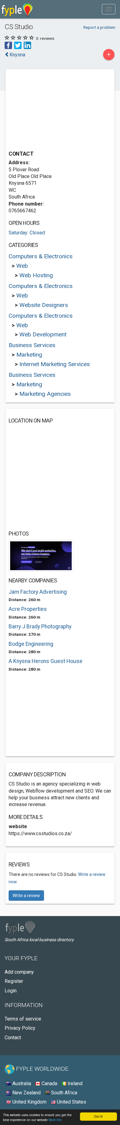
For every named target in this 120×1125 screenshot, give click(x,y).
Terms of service (23, 1019)
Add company (19, 972)
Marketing (29, 354)
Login (11, 991)
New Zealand (26, 1093)
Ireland (74, 1083)
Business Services (32, 345)
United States (71, 1102)
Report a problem (99, 27)
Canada (48, 1083)
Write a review (26, 895)
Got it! (98, 1116)
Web (22, 265)
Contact (13, 1037)
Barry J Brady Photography (40, 626)
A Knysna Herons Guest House (45, 661)
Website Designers (43, 305)
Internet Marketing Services (54, 364)
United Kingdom (28, 1102)
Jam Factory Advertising (38, 592)
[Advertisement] (55, 110)
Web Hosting (36, 275)
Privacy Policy (20, 1028)
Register (14, 981)
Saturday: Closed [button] (27, 233)
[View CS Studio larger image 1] (41, 555)
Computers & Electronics (41, 256)
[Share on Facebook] (8, 45)
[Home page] (17, 9)
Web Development (42, 334)
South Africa (63, 1093)
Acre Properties (28, 609)
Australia (21, 1083)
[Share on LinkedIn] (27, 45)
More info (55, 1119)
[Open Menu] (108, 9)
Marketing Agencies (45, 393)
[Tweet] (18, 45)
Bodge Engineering (31, 644)
